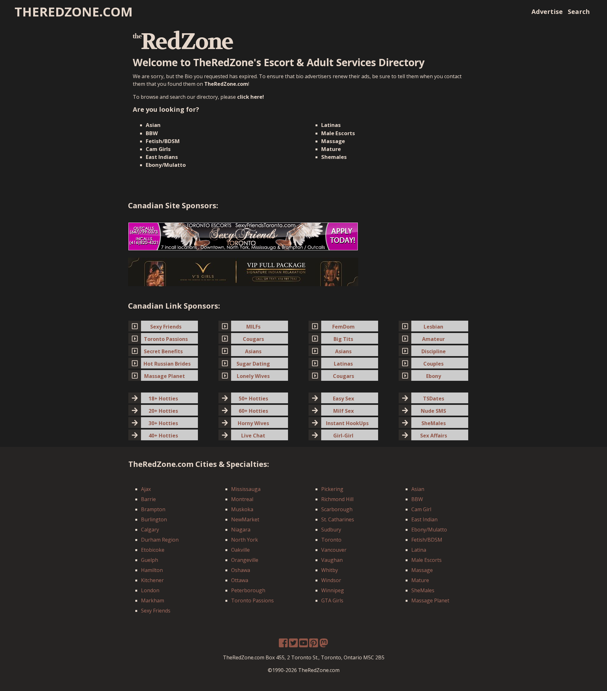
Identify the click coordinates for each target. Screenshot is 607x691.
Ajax (146, 489)
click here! (250, 96)
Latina (418, 549)
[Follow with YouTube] (303, 644)
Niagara (240, 529)
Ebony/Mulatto (166, 164)
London (150, 590)
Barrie (148, 499)
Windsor (331, 580)
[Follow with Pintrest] (313, 644)
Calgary (150, 529)
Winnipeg (332, 590)
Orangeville (244, 559)
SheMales (422, 590)
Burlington (154, 519)
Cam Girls (158, 149)
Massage (333, 141)
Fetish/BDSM (163, 141)
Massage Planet (430, 600)
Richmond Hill (337, 499)
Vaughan (332, 559)
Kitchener (152, 580)
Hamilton (152, 570)
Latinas (331, 125)
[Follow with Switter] (323, 644)
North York (244, 539)
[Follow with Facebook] (283, 644)
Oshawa (240, 570)
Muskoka (242, 509)
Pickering (332, 489)
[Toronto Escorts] (243, 235)
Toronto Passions (252, 600)
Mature (331, 149)
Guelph (149, 559)
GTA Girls (332, 600)
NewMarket (245, 519)
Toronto (331, 539)
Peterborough (248, 590)
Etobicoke (152, 549)
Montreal (242, 499)
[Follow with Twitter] (293, 644)
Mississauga (246, 489)
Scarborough (337, 509)
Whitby (329, 570)
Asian (153, 125)
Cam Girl (421, 509)
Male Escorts (338, 133)
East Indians (162, 156)
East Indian (424, 519)
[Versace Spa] (243, 271)
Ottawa (239, 580)
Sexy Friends (155, 610)
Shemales (334, 156)
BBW (152, 133)
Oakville (240, 549)
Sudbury (331, 529)
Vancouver (333, 549)
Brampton (153, 509)
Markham (152, 600)
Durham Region (160, 539)
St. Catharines (337, 519)
